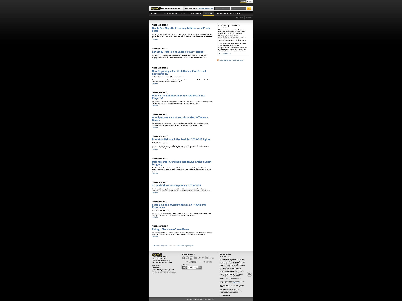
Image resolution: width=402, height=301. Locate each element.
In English (249, 1)
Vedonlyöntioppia (170, 13)
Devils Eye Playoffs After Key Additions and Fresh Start (181, 29)
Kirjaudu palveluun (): (199, 8)
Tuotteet (155, 13)
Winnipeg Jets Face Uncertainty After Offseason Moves (180, 118)
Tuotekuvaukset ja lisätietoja (228, 13)
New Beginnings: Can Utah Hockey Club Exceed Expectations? (179, 72)
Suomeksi (243, 1)
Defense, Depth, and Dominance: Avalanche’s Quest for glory (181, 163)
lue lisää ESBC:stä (225, 54)
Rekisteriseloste (225, 295)
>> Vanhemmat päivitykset (185, 246)
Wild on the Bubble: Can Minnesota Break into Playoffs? (178, 97)
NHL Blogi (208, 13)
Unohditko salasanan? (205, 8)
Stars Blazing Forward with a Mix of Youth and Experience (179, 206)
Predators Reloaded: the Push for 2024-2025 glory (181, 139)
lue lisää (155, 40)
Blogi (183, 13)
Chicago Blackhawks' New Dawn (170, 229)
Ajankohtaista (195, 13)
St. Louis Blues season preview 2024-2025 (176, 185)
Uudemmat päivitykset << (160, 246)
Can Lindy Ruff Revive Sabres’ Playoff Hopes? (178, 52)
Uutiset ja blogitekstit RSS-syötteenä (230, 60)
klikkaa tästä (236, 283)
